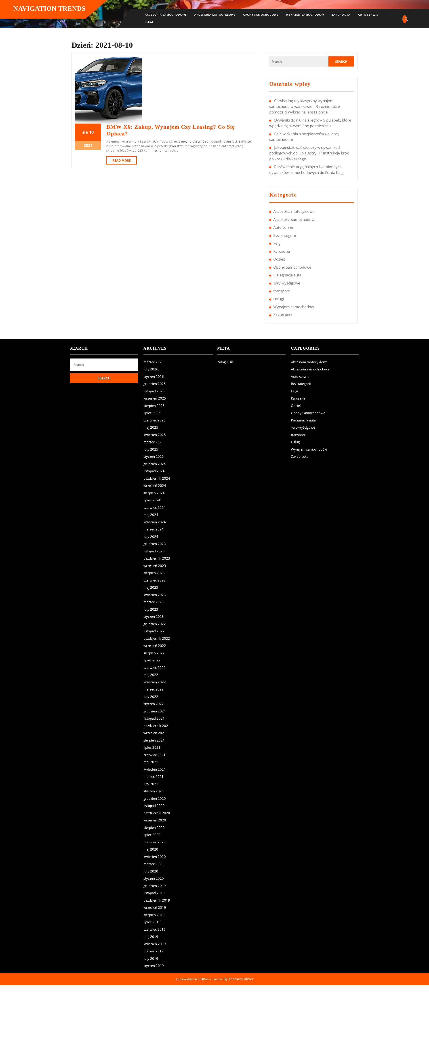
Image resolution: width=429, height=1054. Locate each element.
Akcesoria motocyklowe (215, 15)
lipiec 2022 (151, 660)
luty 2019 (150, 958)
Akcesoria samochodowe (166, 15)
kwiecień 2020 (154, 856)
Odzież (279, 259)
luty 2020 (150, 871)
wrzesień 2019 (154, 907)
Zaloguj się (225, 362)
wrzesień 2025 (154, 398)
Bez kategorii (284, 235)
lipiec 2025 (151, 412)
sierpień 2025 (154, 405)
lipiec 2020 (151, 834)
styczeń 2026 (153, 376)
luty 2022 (150, 696)
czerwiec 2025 (154, 420)
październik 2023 (156, 558)
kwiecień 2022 (154, 682)
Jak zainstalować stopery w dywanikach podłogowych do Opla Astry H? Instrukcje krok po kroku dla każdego (309, 153)
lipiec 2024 (151, 500)
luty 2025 (150, 449)
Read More (124, 161)
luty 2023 (150, 609)
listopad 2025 (154, 391)
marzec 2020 (153, 864)
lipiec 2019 (151, 922)
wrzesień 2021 (154, 733)
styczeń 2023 (153, 616)
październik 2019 (156, 900)
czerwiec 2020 (154, 842)
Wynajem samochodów (305, 15)
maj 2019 (150, 936)
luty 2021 (150, 784)
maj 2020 (150, 849)
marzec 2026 (153, 362)
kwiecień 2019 (154, 944)
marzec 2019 (153, 951)
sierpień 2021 (154, 740)
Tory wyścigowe (286, 283)
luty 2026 (150, 369)
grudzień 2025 (154, 383)
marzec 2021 (153, 776)
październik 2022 (156, 638)
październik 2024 (156, 478)
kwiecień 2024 (154, 522)
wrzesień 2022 (154, 645)
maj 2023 (150, 587)
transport (281, 290)
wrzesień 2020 (154, 820)
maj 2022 (150, 674)
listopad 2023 (154, 551)
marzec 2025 (153, 442)
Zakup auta (341, 15)
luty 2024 (150, 536)
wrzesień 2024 (154, 485)
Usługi (278, 298)
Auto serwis (368, 15)
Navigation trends (49, 8)
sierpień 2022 (154, 653)
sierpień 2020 (154, 827)
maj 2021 (150, 762)
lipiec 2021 (151, 747)
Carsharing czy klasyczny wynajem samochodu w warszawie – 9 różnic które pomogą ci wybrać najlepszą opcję (304, 106)
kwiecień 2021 (154, 769)
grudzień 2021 (154, 711)
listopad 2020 (154, 805)
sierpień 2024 (154, 493)
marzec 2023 (153, 602)
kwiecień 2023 (154, 594)
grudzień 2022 (154, 624)
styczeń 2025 (153, 456)
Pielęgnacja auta (287, 275)
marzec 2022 (153, 689)
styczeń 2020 (153, 878)
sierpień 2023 (154, 573)
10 (91, 132)
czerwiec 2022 (154, 667)
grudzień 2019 (154, 885)
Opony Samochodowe (260, 15)
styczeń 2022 (153, 703)
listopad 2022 (154, 631)
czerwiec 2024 (154, 507)
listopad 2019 (154, 893)
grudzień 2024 (154, 464)
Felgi (149, 22)
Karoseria (281, 251)
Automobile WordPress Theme (199, 979)
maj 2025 (150, 427)
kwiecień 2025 (154, 434)
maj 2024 (150, 514)
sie (85, 132)
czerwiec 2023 (154, 580)
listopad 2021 (154, 718)
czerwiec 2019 (154, 929)
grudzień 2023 (154, 543)
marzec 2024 (153, 529)
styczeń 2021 (153, 791)
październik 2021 (156, 725)
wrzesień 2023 (154, 565)
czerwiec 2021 (154, 755)
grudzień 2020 (154, 798)
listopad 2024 (154, 471)
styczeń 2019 (153, 965)
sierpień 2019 (154, 915)
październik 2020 (156, 813)
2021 (88, 145)
